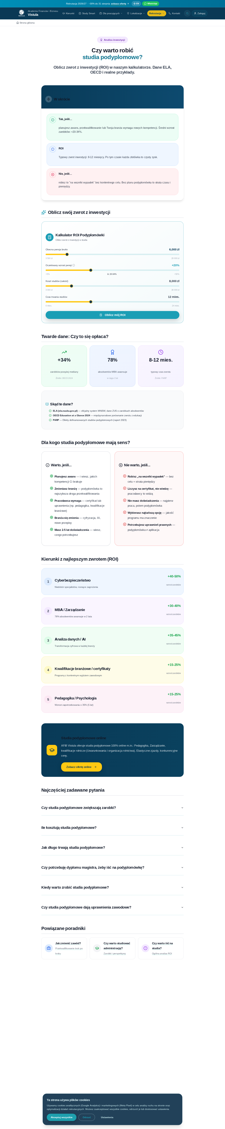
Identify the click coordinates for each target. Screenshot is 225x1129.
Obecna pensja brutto (57, 249)
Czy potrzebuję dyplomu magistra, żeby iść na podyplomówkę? (92, 867)
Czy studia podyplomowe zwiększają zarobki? (78, 807)
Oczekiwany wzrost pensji (60, 265)
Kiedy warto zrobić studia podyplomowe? (75, 887)
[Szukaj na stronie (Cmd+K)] (187, 13)
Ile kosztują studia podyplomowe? (69, 827)
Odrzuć (87, 1117)
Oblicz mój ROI (115, 315)
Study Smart (88, 13)
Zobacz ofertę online (78, 767)
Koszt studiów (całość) (57, 281)
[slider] (67, 254)
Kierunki (70, 13)
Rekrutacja (155, 13)
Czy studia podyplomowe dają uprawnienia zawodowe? (86, 907)
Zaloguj (201, 13)
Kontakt (176, 13)
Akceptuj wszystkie (61, 1117)
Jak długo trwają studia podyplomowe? (73, 847)
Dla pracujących (111, 13)
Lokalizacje (136, 13)
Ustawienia (107, 1117)
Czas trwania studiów (56, 296)
